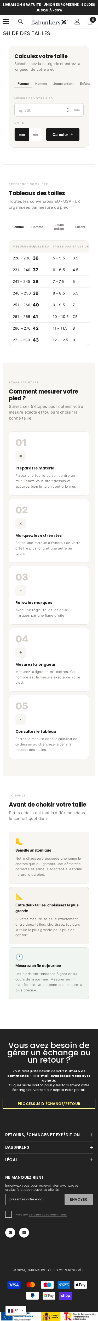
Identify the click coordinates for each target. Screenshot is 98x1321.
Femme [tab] (23, 84)
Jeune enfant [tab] (63, 84)
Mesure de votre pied (33, 98)
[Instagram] (10, 1233)
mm (22, 134)
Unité (19, 122)
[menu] (6, 21)
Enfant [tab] (85, 84)
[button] (15, 1311)
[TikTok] (24, 1233)
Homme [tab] (41, 84)
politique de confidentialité (48, 1214)
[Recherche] (21, 21)
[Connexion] (77, 21)
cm (35, 134)
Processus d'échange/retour (49, 1103)
